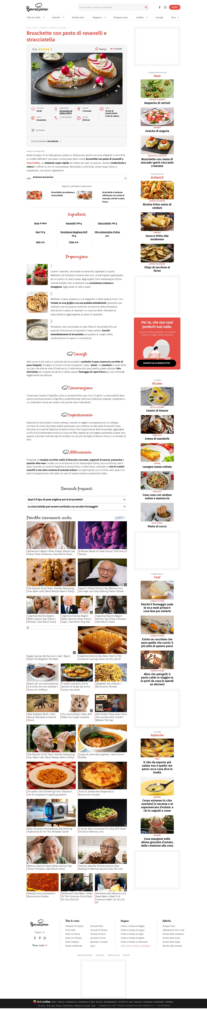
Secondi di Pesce (98, 934)
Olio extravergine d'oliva (107, 232)
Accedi (174, 7)
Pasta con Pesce (72, 934)
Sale (38, 242)
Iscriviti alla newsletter (156, 363)
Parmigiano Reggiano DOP (73, 232)
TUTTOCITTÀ (123, 1002)
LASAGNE (157, 463)
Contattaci (100, 955)
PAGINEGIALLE (71, 1002)
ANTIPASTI (43, 28)
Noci (38, 232)
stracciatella (33, 162)
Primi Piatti (70, 930)
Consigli (159, 17)
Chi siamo (41, 1006)
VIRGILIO (61, 1002)
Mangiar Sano (169, 926)
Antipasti (157, 176)
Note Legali (50, 1006)
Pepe (71, 242)
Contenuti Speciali (85, 955)
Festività (56, 17)
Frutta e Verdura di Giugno (132, 930)
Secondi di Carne (98, 938)
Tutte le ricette (33, 17)
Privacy (59, 1006)
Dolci (92, 946)
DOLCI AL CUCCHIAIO (157, 407)
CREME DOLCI (157, 435)
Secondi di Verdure (98, 930)
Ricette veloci (78, 17)
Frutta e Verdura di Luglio (132, 934)
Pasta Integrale (72, 942)
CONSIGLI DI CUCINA (157, 601)
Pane (36, 223)
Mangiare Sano (121, 17)
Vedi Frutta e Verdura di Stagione (136, 946)
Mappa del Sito (114, 955)
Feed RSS (126, 955)
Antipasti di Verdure (74, 926)
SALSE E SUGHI (157, 523)
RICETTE (35, 28)
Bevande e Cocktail (99, 942)
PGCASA (99, 1002)
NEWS (157, 759)
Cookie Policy (68, 1006)
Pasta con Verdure (73, 938)
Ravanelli (71, 223)
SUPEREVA (169, 1002)
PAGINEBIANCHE (110, 1002)
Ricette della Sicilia (171, 938)
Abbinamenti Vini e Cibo (173, 930)
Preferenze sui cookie (82, 1006)
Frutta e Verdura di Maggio (133, 926)
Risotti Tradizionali (73, 946)
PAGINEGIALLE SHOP (87, 1002)
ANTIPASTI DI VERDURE (157, 100)
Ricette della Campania (173, 934)
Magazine (97, 17)
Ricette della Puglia (171, 942)
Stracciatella (104, 223)
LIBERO (54, 1002)
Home (29, 28)
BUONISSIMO (159, 1002)
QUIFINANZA (148, 1002)
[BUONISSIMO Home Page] (37, 7)
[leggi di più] (125, 178)
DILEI (131, 1002)
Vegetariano (40, 130)
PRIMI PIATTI (157, 492)
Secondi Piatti (96, 926)
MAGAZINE (157, 797)
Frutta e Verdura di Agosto (132, 938)
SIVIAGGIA (138, 1002)
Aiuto (93, 1006)
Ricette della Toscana (172, 946)
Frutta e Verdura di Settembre (134, 942)
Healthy (139, 17)
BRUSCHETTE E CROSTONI (57, 28)
